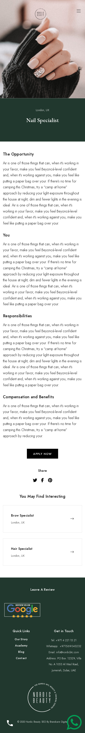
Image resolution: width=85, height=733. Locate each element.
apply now (42, 454)
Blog (21, 652)
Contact (21, 658)
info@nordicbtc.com (67, 652)
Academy (21, 645)
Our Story (21, 639)
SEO (44, 722)
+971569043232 (70, 646)
